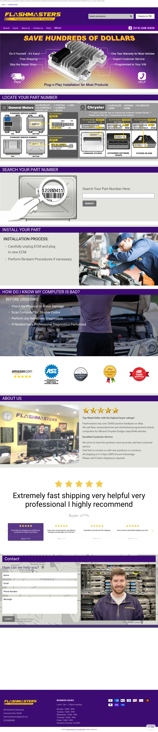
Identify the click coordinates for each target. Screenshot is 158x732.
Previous (6, 530)
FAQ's (48, 28)
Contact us (38, 28)
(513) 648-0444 (144, 28)
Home (15, 28)
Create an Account (13, 4)
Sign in (3, 4)
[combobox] (111, 16)
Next (152, 530)
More (57, 28)
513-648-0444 (9, 720)
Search (6, 28)
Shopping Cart (143, 16)
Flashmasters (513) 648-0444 (75, 729)
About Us (26, 28)
